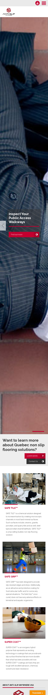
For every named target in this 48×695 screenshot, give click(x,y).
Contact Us (33, 461)
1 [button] (10, 431)
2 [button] (24, 431)
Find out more (16, 235)
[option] (24, 225)
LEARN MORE (32, 456)
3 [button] (38, 431)
